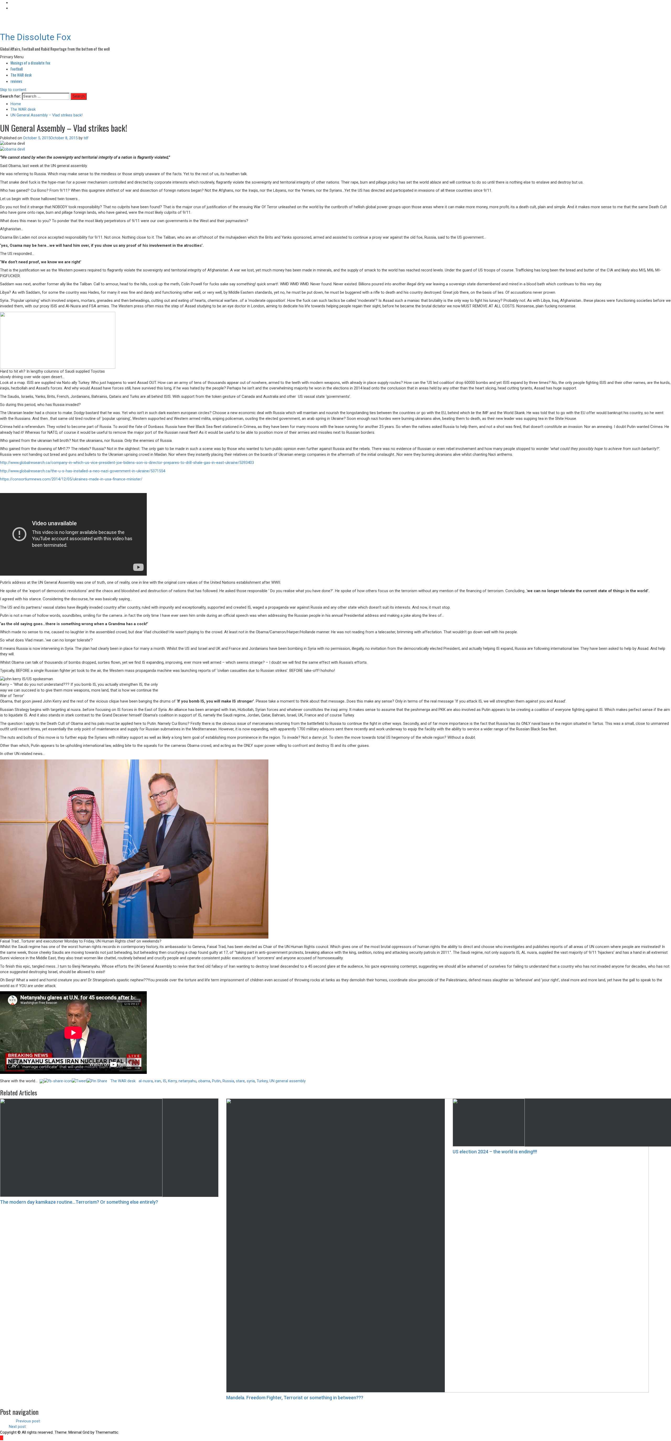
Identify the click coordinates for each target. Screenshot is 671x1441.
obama (204, 1081)
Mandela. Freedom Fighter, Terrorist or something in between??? (294, 1397)
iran (158, 1081)
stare (240, 1081)
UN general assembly (287, 1081)
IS (164, 1081)
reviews (16, 81)
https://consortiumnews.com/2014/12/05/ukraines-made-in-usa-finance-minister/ (71, 479)
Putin (216, 1081)
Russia (228, 1081)
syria (251, 1081)
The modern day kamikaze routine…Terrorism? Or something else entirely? (79, 1202)
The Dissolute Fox (35, 37)
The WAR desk (21, 75)
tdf (86, 138)
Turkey (262, 1081)
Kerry (172, 1081)
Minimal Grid (78, 1432)
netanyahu (187, 1081)
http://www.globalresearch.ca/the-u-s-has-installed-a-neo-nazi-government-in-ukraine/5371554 (82, 471)
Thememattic (106, 1432)
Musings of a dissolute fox (30, 63)
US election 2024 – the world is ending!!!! (495, 1151)
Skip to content (13, 89)
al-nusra (146, 1081)
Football (16, 69)
